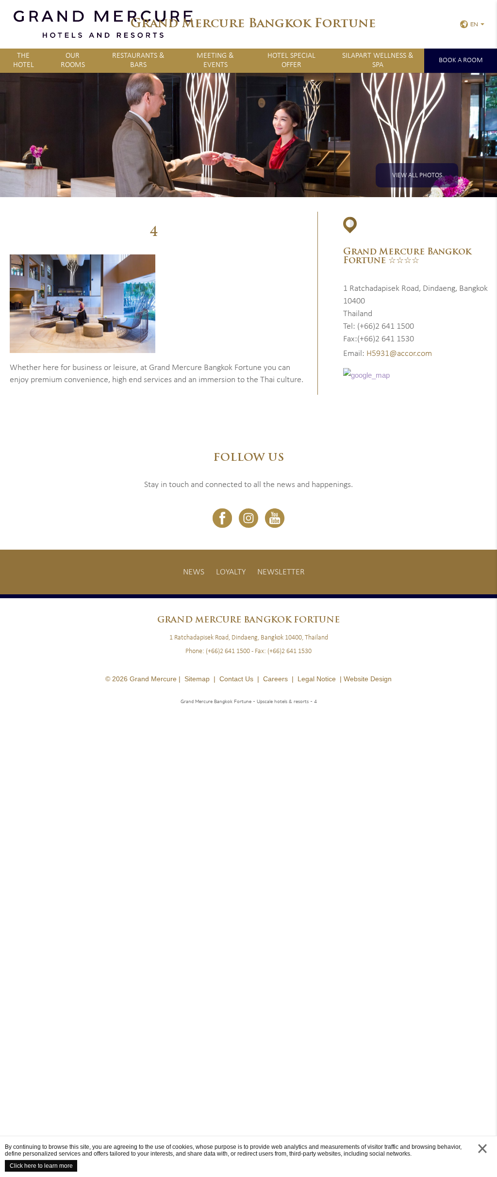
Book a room (461, 60)
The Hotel (23, 60)
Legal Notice (317, 679)
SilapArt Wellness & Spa (378, 60)
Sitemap (197, 679)
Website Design (368, 679)
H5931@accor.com (399, 353)
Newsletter (281, 572)
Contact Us (236, 679)
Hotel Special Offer (291, 60)
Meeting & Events (215, 60)
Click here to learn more (41, 1165)
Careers (275, 679)
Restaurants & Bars (138, 60)
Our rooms (73, 60)
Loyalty (231, 572)
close (482, 1158)
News (193, 572)
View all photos (417, 175)
